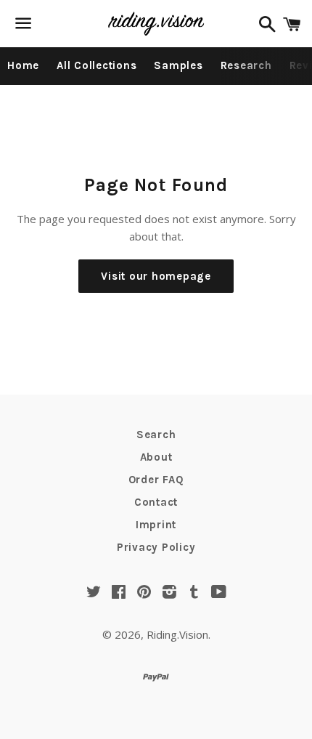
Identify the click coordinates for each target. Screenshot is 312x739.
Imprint (156, 524)
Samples (178, 65)
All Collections (96, 65)
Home (23, 65)
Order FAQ (156, 479)
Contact (156, 502)
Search (156, 434)
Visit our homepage (156, 276)
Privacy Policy (156, 547)
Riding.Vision (177, 634)
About (156, 457)
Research (246, 65)
